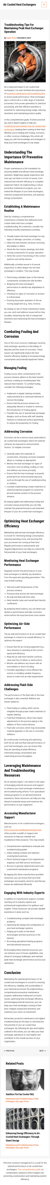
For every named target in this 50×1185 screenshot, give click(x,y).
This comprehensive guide (29, 1169)
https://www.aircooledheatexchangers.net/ (22, 830)
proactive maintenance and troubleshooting (26, 93)
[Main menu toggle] (44, 4)
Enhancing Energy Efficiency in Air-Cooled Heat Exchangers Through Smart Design (23, 1137)
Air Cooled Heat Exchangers (19, 4)
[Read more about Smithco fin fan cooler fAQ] (25, 1079)
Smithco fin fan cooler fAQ (20, 1094)
